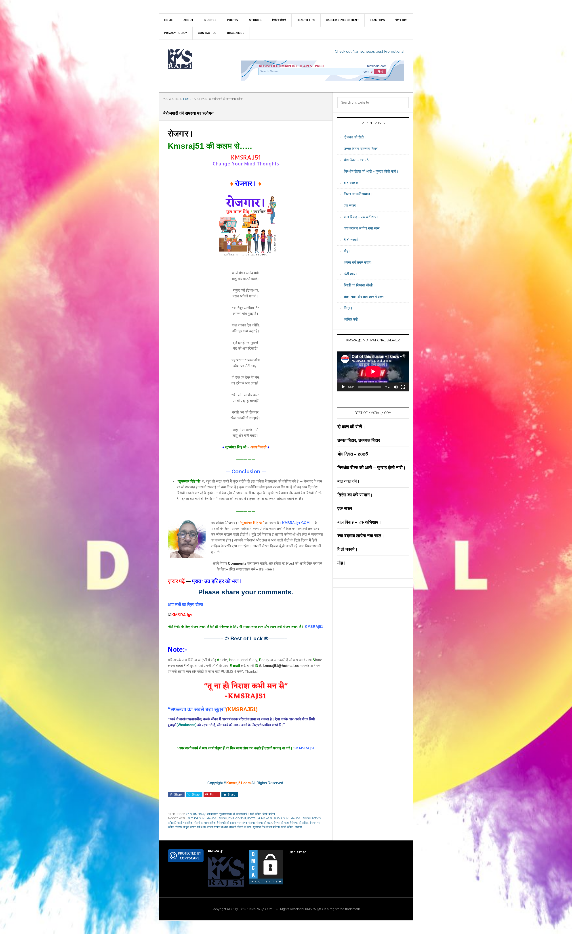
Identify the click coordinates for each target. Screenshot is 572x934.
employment (237, 818)
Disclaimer (297, 852)
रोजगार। (181, 133)
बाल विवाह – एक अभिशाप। (361, 217)
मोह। (347, 251)
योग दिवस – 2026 (356, 160)
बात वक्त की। (353, 183)
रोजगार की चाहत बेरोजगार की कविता (290, 822)
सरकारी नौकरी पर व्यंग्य (240, 827)
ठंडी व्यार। (351, 274)
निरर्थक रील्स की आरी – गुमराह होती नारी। (371, 171)
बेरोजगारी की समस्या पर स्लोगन (232, 822)
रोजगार (251, 822)
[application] (373, 371)
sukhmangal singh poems (302, 818)
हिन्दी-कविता (269, 814)
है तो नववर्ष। (352, 240)
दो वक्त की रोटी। (355, 137)
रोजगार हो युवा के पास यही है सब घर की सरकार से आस (201, 827)
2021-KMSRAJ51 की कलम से (202, 814)
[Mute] (395, 387)
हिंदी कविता (255, 814)
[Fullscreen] (403, 387)
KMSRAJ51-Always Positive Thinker (197, 59)
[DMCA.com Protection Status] (266, 883)
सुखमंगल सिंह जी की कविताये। (234, 814)
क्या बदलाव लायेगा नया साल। (363, 228)
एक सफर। (351, 205)
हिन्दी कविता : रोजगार (291, 827)
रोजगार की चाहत (264, 822)
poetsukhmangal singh (264, 818)
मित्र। (348, 308)
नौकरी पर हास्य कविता (205, 822)
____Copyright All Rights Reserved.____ (245, 783)
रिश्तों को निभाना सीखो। (359, 285)
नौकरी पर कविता (185, 822)
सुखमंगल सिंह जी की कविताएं (266, 827)
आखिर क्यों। (352, 319)
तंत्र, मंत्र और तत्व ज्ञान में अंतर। (365, 297)
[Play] (343, 387)
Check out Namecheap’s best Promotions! (369, 51)
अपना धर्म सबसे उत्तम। (358, 262)
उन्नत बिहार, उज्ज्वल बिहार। (362, 148)
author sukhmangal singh (207, 818)
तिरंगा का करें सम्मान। (358, 194)
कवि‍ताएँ (171, 822)
